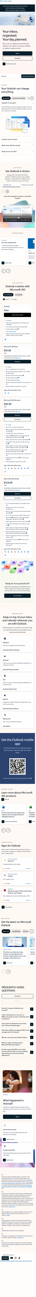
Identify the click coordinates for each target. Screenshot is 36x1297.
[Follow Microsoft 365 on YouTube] (11, 1258)
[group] (15, 951)
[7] (2, 1240)
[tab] (6, 98)
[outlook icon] (5, 339)
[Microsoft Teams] (5, 471)
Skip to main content (6, 1)
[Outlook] (5, 393)
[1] (2, 1174)
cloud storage (12, 331)
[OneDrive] (8, 393)
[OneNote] (21, 468)
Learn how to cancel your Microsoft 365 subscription (17, 1182)
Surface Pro (3, 1261)
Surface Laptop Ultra (20, 1261)
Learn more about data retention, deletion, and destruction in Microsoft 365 (17, 1186)
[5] (2, 1228)
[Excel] (11, 468)
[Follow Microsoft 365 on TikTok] (19, 1258)
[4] (2, 1218)
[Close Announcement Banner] (32, 6)
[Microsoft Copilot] (5, 468)
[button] (10, 76)
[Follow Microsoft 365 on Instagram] (15, 1258)
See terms (17, 358)
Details (8, 1215)
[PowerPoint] (15, 468)
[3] (2, 1209)
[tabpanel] (17, 128)
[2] (2, 1191)
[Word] (8, 468)
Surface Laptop (10, 1261)
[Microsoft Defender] (28, 468)
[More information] (18, 329)
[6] (2, 1233)
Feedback (5, 1258)
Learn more (12, 1206)
